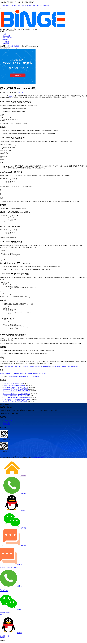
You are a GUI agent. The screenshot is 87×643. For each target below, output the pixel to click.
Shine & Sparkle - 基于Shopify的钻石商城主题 (16, 397)
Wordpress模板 (7, 420)
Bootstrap (10, 366)
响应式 (32, 366)
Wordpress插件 (7, 41)
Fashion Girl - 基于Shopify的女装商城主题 (15, 389)
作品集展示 (26, 366)
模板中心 (6, 39)
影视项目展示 (56, 366)
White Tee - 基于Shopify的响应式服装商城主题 (17, 399)
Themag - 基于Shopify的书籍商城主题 (14, 385)
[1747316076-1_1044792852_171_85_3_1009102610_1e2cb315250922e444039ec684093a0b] (4, 449)
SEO (20, 366)
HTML (16, 366)
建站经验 (12, 46)
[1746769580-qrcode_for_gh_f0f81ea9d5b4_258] (4, 438)
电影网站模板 (66, 366)
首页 (4, 34)
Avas (5, 366)
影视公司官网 (47, 366)
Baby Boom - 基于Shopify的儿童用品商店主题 (16, 394)
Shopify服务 (6, 36)
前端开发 (17, 46)
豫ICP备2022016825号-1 (38, 457)
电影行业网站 (75, 366)
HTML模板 (6, 424)
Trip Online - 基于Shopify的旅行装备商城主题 (16, 391)
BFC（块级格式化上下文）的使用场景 (24, 376)
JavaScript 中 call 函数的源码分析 (13, 383)
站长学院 (6, 43)
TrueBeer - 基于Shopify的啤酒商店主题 (14, 395)
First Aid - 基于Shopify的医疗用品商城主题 (15, 387)
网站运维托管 (7, 37)
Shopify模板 (6, 422)
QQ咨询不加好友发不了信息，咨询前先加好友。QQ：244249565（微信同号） (26, 5)
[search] (16, 48)
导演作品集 (38, 366)
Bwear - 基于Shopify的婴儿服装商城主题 (15, 401)
